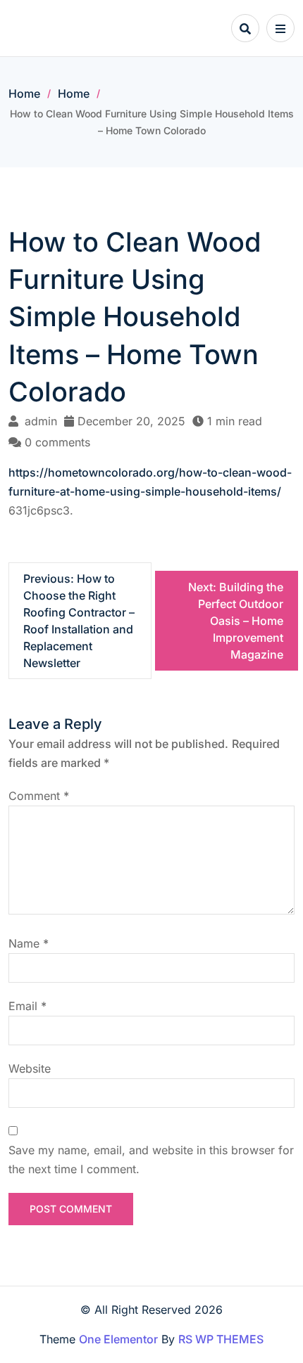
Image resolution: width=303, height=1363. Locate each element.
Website (29, 1068)
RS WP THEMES (221, 1339)
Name (28, 943)
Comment (38, 796)
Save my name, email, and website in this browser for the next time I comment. (151, 1159)
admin (41, 421)
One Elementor (118, 1339)
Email (27, 1006)
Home (24, 93)
